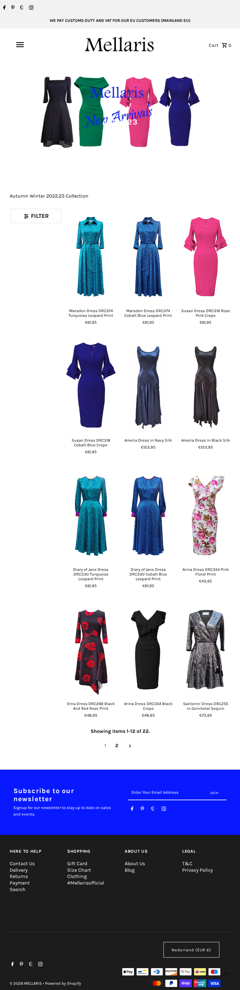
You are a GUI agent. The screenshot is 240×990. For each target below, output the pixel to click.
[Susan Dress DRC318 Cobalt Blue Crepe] (91, 385)
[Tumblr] (20, 8)
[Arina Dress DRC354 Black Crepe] (148, 649)
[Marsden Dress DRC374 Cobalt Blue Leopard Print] (148, 256)
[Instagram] (30, 8)
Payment (20, 883)
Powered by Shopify (63, 983)
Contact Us (22, 863)
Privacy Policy (197, 870)
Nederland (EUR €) (191, 950)
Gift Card (77, 863)
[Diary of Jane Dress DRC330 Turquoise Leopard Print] (91, 515)
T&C (187, 863)
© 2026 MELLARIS (26, 983)
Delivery (19, 870)
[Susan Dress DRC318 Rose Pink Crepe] (205, 256)
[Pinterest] (12, 8)
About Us (135, 863)
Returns (19, 876)
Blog (130, 870)
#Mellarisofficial (85, 883)
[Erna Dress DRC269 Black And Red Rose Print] (91, 649)
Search (18, 889)
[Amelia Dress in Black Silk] (205, 385)
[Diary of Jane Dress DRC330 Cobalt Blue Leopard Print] (148, 515)
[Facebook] (4, 8)
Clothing (77, 876)
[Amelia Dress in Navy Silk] (148, 385)
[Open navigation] (30, 44)
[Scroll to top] (227, 974)
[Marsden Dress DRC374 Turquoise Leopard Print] (91, 256)
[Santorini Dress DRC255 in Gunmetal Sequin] (205, 649)
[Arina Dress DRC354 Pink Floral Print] (205, 515)
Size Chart (79, 870)
